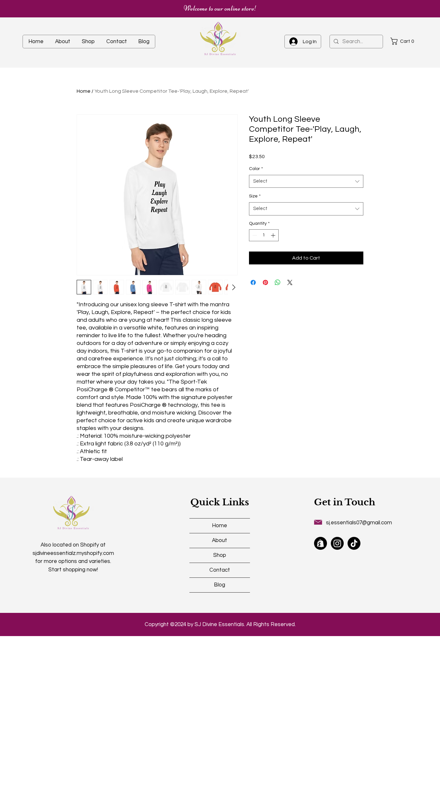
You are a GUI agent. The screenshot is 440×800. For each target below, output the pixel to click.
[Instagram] (337, 543)
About (219, 540)
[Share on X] (290, 282)
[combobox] (306, 181)
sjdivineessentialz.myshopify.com (73, 553)
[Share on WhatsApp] (278, 282)
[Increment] (274, 235)
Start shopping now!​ (73, 570)
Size (255, 196)
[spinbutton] (264, 235)
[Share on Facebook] (253, 282)
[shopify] (320, 543)
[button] (404, 41)
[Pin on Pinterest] (265, 282)
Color (256, 169)
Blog (219, 585)
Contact (219, 570)
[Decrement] (254, 235)
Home (84, 91)
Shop (219, 555)
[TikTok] (354, 543)
